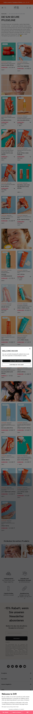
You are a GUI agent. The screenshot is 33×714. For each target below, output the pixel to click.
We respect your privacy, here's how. (10, 706)
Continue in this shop (16, 364)
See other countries (16, 361)
